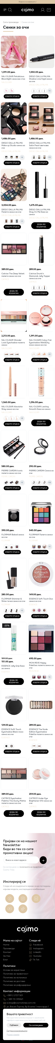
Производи (9, 948)
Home (6, 944)
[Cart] (49, 10)
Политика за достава (14, 981)
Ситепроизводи (11, 22)
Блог (5, 959)
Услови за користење (14, 970)
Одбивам (14, 1025)
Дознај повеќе (13, 1034)
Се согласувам (36, 1025)
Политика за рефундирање (17, 985)
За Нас (6, 956)
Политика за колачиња (15, 977)
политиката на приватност (31, 866)
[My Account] (43, 10)
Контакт (7, 952)
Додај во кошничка (41, 225)
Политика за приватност (15, 973)
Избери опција (12, 96)
